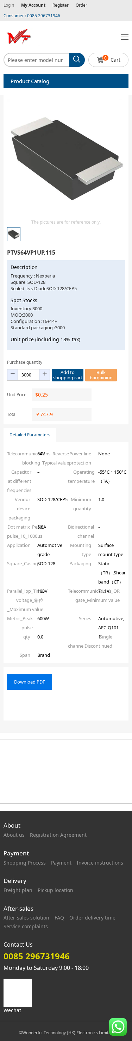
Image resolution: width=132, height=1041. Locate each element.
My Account (33, 5)
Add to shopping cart (67, 375)
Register (60, 5)
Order (81, 5)
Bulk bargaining (101, 375)
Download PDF (29, 682)
